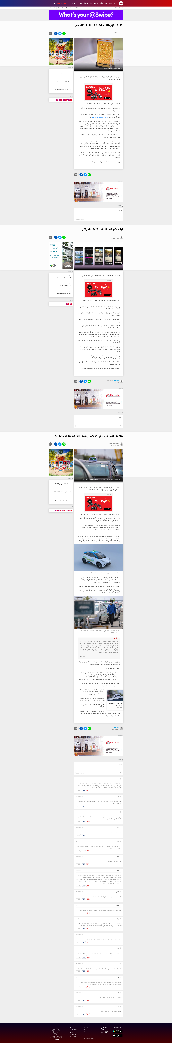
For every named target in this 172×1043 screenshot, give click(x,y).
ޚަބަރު (57, 99)
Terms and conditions (88, 1034)
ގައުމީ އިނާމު (65, 99)
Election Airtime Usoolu (89, 1038)
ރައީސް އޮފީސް (69, 99)
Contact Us (86, 1027)
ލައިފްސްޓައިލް (96, 3)
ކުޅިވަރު (106, 3)
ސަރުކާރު (61, 99)
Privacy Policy (87, 1029)
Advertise (86, 1031)
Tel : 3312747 (73, 1034)
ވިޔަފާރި (102, 3)
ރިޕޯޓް (91, 3)
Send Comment (80, 219)
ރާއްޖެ (114, 3)
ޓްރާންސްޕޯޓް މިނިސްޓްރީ (68, 510)
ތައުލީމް (81, 3)
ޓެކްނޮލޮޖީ (67, 303)
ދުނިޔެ (111, 3)
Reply (78, 790)
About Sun (86, 1036)
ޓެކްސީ (59, 510)
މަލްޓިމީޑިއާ (86, 3)
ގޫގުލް (70, 303)
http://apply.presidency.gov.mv (100, 117)
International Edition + (74, 7)
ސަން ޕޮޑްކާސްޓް (75, 3)
